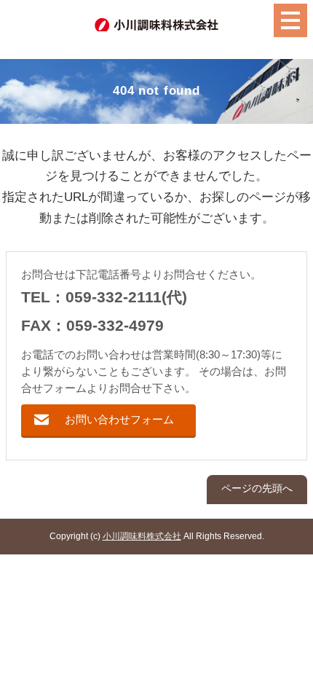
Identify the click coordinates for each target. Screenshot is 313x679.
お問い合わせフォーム (119, 419)
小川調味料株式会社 (142, 536)
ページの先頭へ (257, 488)
